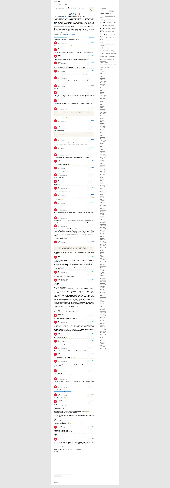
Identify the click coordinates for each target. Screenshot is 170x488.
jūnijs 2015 (102, 118)
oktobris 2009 (102, 208)
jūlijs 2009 (102, 213)
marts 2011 (102, 182)
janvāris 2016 (102, 109)
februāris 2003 (102, 326)
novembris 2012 (103, 152)
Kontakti (67, 4)
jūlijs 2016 (102, 101)
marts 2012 (102, 163)
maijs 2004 (102, 303)
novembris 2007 (103, 244)
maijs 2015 (102, 120)
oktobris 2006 (102, 264)
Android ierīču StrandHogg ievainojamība (108, 53)
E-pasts (55, 470)
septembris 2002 (103, 334)
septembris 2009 (103, 210)
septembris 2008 (103, 228)
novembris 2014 (103, 129)
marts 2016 (102, 106)
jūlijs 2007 (102, 250)
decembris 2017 (103, 79)
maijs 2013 (102, 144)
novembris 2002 (103, 331)
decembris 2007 (103, 242)
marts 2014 (102, 135)
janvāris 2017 (102, 93)
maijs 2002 (102, 340)
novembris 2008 (103, 225)
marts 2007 (102, 256)
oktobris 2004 (102, 295)
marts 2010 (102, 200)
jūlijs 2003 (102, 318)
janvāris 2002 (102, 346)
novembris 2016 (103, 96)
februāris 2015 (102, 124)
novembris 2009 (103, 207)
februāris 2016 (102, 107)
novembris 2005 (103, 281)
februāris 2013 (102, 149)
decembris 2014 (103, 127)
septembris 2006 (103, 266)
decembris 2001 (103, 348)
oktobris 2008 (102, 227)
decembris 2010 (103, 186)
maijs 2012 (102, 160)
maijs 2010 (102, 197)
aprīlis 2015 (102, 121)
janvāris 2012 (102, 166)
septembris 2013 (103, 140)
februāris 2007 (102, 258)
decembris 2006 (103, 261)
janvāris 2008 (102, 241)
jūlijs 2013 (102, 143)
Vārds (55, 465)
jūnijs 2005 (102, 289)
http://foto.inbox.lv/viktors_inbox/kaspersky (63, 391)
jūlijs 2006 (102, 269)
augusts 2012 (102, 157)
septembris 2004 (103, 297)
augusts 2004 (102, 298)
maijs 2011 (102, 179)
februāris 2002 (102, 345)
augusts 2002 (102, 335)
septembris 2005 (103, 284)
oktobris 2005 (102, 283)
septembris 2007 (103, 247)
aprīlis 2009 (102, 217)
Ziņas (67, 34)
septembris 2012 (103, 155)
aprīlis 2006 (102, 273)
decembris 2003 (103, 311)
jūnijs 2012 (102, 158)
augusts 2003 (102, 317)
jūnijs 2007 (102, 252)
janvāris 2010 (102, 203)
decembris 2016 (103, 95)
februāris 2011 (102, 183)
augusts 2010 (102, 193)
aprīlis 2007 (102, 255)
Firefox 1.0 (91, 37)
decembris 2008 (103, 224)
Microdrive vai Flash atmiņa (60, 37)
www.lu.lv (56, 23)
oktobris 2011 (102, 171)
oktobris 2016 (102, 98)
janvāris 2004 (102, 309)
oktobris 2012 (102, 154)
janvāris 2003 (102, 328)
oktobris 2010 (102, 189)
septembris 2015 (103, 115)
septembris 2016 (103, 99)
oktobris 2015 (102, 113)
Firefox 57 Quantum (104, 62)
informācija (64, 16)
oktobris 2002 (102, 332)
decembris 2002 (103, 329)
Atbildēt (92, 42)
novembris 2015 (103, 112)
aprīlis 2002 (102, 342)
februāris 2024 (102, 73)
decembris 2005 (103, 280)
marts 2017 (102, 92)
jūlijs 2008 (102, 231)
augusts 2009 (102, 211)
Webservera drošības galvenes (106, 54)
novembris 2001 (103, 349)
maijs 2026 (102, 71)
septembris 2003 (103, 315)
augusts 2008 (102, 230)
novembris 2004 (103, 294)
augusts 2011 (102, 174)
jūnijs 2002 (102, 339)
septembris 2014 (103, 132)
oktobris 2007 (102, 245)
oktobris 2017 (102, 82)
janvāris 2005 (102, 292)
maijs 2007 (102, 253)
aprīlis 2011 (102, 180)
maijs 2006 (102, 272)
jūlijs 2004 (102, 300)
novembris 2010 (103, 188)
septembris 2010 (103, 191)
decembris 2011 (103, 168)
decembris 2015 (103, 110)
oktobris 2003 (102, 314)
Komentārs (56, 451)
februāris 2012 (102, 165)
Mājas (55, 4)
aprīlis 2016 (102, 104)
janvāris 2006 (102, 278)
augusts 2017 (102, 84)
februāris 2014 (102, 137)
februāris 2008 (102, 239)
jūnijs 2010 (102, 196)
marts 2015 (102, 123)
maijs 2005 (102, 290)
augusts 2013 (102, 141)
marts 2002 (102, 343)
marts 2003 (102, 325)
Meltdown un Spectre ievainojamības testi (108, 56)
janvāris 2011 (102, 185)
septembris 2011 (103, 172)
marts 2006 (102, 275)
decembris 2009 (103, 205)
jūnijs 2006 (102, 270)
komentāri (91, 9)
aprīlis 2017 (102, 90)
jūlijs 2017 (102, 85)
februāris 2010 (102, 202)
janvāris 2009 (102, 222)
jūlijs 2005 (102, 287)
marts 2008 (102, 238)
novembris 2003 (103, 312)
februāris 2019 (102, 76)
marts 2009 (102, 219)
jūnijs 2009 (102, 214)
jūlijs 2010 (102, 194)
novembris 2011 (103, 169)
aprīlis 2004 (102, 304)
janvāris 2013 (102, 151)
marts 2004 (102, 306)
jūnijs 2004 (102, 301)
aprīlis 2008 (102, 236)
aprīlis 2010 (102, 199)
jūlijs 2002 (102, 337)
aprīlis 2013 (102, 146)
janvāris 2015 (102, 126)
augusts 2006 (102, 267)
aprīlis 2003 (102, 323)
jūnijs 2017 (102, 87)
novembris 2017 (103, 81)
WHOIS (60, 4)
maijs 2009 (102, 216)
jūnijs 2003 (102, 320)
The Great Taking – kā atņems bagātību (107, 51)
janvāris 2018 (102, 78)
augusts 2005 (102, 286)
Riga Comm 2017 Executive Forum (106, 67)
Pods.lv (57, 1)
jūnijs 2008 (102, 233)
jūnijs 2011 (102, 177)
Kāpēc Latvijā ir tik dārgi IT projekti (106, 50)
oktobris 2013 (102, 138)
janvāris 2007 (102, 259)
